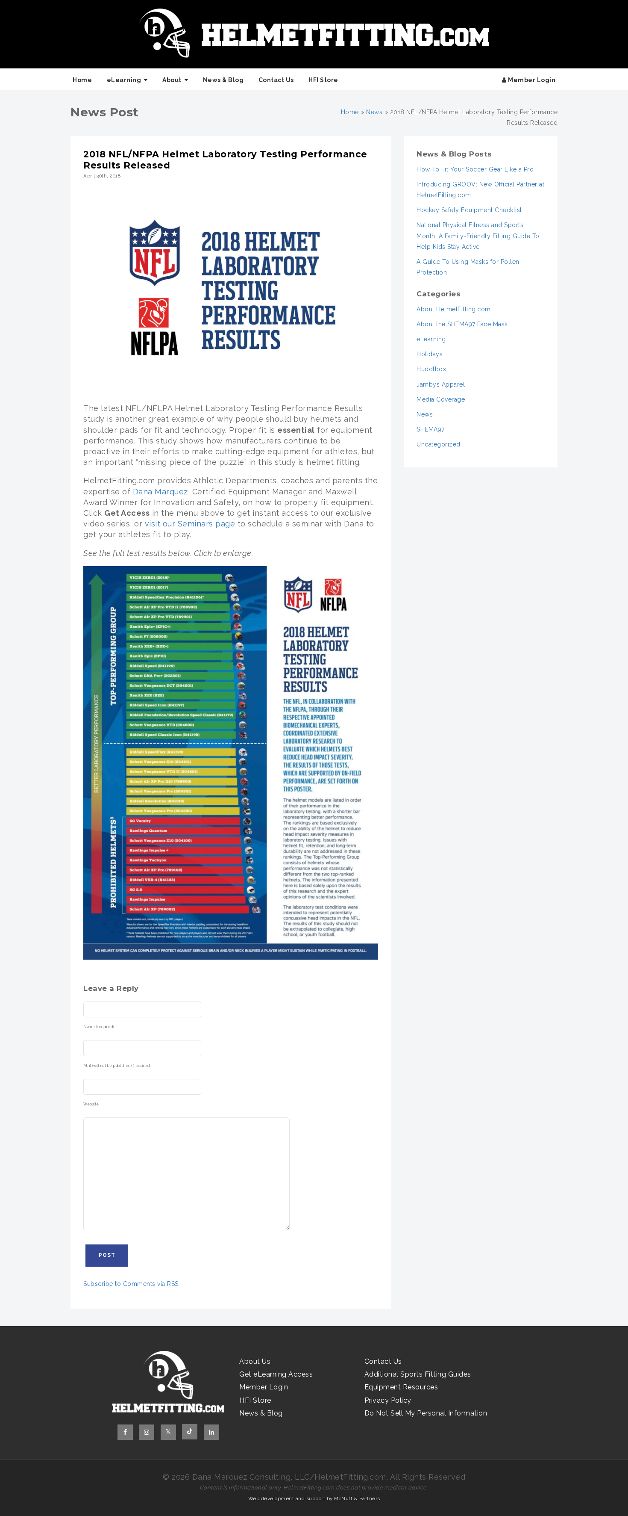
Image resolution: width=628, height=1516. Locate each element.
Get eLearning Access (276, 1374)
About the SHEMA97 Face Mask (462, 324)
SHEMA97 (431, 429)
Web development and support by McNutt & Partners (314, 1498)
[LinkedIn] (211, 1432)
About (172, 80)
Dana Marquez (160, 491)
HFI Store (323, 80)
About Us (254, 1361)
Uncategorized (439, 444)
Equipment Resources (401, 1387)
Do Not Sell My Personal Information (425, 1413)
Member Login (531, 80)
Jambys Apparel (441, 384)
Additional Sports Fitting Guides (417, 1374)
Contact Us (276, 80)
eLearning (124, 80)
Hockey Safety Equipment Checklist (469, 210)
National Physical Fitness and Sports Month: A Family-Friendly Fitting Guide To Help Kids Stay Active (478, 236)
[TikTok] (189, 1431)
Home (82, 80)
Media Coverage (441, 399)
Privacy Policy (387, 1400)
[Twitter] (168, 1432)
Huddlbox (431, 369)
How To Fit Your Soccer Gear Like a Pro (475, 169)
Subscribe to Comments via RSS (131, 1283)
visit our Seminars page (190, 523)
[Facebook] (125, 1432)
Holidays (430, 354)
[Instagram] (146, 1432)
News (374, 112)
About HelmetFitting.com (454, 309)
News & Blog (223, 80)
